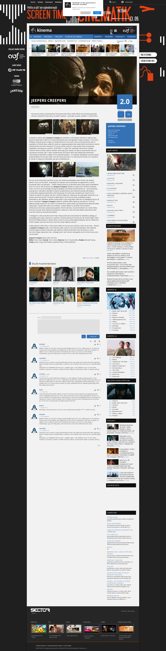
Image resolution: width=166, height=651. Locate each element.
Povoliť (97, 13)
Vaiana (114, 322)
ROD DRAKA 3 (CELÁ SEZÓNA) (117, 220)
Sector (33, 2)
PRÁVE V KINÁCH (97, 41)
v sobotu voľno (111, 532)
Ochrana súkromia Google (54, 645)
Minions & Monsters (119, 366)
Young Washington (118, 372)
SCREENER (131, 37)
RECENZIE (48, 37)
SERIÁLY (50, 41)
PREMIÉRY (109, 37)
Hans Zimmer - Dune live (108, 635)
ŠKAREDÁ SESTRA (113, 596)
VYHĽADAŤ (120, 41)
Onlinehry (58, 2)
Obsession (115, 376)
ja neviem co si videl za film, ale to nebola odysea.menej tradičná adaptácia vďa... (119, 585)
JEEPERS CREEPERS (116, 126)
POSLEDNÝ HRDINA (113, 541)
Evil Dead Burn (117, 368)
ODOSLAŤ (93, 336)
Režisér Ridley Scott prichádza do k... (38, 54)
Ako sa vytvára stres (72, 635)
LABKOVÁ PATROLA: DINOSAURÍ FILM (120, 530)
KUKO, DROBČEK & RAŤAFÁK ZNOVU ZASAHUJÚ (87, 304)
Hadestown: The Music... (120, 362)
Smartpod (49, 2)
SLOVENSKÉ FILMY (84, 41)
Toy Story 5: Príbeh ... (119, 324)
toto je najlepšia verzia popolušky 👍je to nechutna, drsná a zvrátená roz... (119, 598)
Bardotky (115, 326)
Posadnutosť (116, 328)
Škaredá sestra (117, 411)
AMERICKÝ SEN (58, 303)
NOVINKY (37, 37)
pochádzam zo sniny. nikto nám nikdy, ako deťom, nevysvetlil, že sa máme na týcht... (119, 569)
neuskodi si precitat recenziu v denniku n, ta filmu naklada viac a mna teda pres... (120, 563)
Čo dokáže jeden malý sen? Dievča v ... (127, 54)
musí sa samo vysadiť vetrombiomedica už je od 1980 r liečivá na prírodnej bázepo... (120, 556)
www (116, 137)
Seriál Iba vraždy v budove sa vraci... (96, 54)
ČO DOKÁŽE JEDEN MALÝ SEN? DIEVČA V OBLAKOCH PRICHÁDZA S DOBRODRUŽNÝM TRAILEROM (120, 274)
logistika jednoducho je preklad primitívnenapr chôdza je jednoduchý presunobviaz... (120, 543)
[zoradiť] (99, 341)
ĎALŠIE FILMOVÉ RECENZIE (44, 263)
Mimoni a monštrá (118, 317)
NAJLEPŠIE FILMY (60, 41)
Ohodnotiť (124, 120)
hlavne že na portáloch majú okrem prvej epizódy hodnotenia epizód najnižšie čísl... (119, 577)
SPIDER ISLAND (112, 517)
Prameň (115, 416)
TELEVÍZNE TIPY (72, 41)
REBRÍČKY (98, 37)
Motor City (115, 374)
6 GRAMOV (33, 283)
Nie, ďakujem (85, 13)
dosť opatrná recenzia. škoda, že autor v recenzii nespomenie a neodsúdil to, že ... (119, 526)
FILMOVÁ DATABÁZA (73, 37)
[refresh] (95, 341)
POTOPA (110, 566)
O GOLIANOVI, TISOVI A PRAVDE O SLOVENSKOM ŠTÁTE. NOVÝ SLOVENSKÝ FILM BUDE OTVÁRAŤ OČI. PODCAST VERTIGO (120, 453)
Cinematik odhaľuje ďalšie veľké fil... (52, 54)
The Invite (115, 370)
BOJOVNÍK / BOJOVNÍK (85, 283)
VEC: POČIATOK (112, 534)
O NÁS (130, 41)
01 (90, 341)
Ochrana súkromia (41, 645)
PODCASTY (120, 37)
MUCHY (56, 283)
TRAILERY (58, 37)
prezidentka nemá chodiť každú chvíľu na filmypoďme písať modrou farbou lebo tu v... (120, 537)
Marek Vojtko (89, 258)
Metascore (121, 110)
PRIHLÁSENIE (129, 2)
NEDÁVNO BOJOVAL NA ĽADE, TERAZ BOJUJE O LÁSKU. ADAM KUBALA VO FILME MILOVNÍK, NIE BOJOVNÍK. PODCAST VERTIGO (120, 429)
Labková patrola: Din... (119, 319)
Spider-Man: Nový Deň (119, 403)
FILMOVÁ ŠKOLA (41, 41)
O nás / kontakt (67, 645)
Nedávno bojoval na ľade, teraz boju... (67, 54)
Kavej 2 (114, 315)
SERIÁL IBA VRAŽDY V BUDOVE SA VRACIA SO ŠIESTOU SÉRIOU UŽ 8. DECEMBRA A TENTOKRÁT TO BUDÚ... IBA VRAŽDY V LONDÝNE (120, 256)
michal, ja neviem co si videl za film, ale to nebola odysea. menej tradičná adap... (119, 592)
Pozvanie (115, 330)
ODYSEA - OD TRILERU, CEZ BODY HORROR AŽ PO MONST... (118, 582)
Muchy (114, 407)
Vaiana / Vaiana (117, 413)
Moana (114, 359)
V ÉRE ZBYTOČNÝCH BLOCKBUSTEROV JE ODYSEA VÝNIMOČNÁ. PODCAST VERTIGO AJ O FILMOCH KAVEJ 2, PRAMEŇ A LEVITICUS (121, 476)
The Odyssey (116, 357)
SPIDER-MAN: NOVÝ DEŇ (115, 173)
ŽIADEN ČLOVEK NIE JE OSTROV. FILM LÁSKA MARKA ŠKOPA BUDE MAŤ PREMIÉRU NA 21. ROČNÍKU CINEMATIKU (120, 282)
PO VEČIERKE (112, 188)
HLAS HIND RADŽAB (114, 523)
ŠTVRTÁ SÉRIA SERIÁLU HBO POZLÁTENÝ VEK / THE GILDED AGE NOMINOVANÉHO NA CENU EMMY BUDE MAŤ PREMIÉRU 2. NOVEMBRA (121, 265)
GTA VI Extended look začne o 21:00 (55, 636)
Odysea (114, 313)
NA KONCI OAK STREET (37, 303)
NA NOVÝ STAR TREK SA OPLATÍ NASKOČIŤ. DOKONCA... (118, 574)
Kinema (40, 2)
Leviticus (115, 405)
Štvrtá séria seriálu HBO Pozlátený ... (111, 54)
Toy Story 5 (116, 364)
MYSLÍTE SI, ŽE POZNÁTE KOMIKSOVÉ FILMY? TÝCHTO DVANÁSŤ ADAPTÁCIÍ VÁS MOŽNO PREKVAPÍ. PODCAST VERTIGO (120, 464)
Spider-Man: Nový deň (119, 311)
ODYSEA (110, 589)
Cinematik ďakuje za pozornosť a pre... (82, 54)
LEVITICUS (111, 178)
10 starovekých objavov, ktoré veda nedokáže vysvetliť (125, 637)
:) (83, 336)
